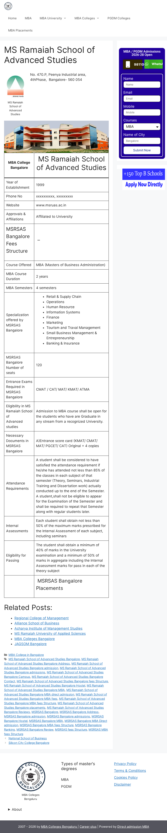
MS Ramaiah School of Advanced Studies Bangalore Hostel (44, 685)
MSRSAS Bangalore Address (79, 712)
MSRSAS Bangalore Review (34, 729)
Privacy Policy (125, 764)
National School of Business (28, 738)
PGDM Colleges (119, 18)
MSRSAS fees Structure (71, 729)
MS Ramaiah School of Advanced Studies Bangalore (44, 659)
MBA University (51, 18)
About (17, 809)
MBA (28, 18)
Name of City (134, 135)
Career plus (88, 827)
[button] (153, 64)
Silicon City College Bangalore (29, 742)
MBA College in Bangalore (26, 654)
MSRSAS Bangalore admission (24, 716)
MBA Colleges (85, 18)
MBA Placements (20, 30)
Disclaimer (122, 784)
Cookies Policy (126, 778)
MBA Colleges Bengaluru (59, 827)
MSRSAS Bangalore (45, 712)
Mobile (128, 106)
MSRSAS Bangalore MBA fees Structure (47, 725)
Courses (130, 120)
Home (12, 18)
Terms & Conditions (130, 771)
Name (128, 79)
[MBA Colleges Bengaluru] (8, 6)
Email (127, 92)
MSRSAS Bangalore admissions (68, 716)
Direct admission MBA (133, 827)
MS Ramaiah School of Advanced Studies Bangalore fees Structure (62, 681)
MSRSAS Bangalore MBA (46, 721)
